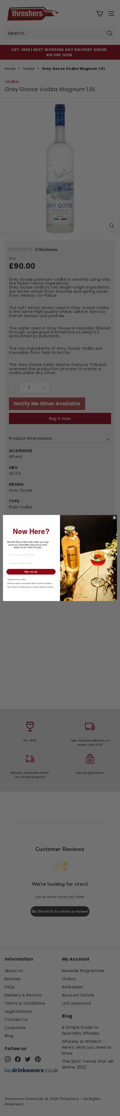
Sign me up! (31, 571)
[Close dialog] (114, 517)
